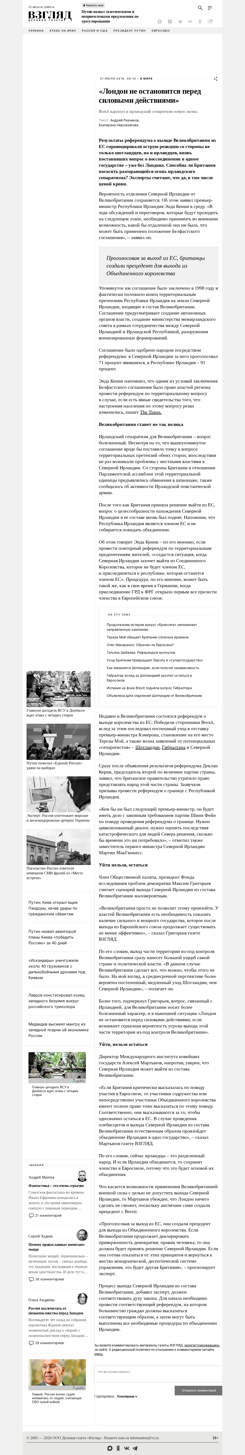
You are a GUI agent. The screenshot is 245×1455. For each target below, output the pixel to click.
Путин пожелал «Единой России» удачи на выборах (54, 765)
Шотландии (147, 747)
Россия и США (95, 30)
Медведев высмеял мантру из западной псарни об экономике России (58, 1030)
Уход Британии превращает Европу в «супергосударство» (155, 660)
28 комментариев (49, 1343)
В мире (146, 78)
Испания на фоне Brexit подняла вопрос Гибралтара (149, 688)
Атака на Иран (63, 30)
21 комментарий (48, 1215)
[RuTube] (210, 21)
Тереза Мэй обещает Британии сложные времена (148, 637)
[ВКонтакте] (190, 21)
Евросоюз (161, 30)
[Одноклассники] (200, 21)
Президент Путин (129, 30)
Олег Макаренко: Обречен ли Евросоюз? (140, 645)
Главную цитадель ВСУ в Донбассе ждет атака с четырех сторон (56, 712)
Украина (36, 30)
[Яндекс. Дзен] (169, 21)
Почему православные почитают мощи (56, 1247)
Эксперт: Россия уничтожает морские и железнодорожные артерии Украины (58, 818)
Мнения (37, 1165)
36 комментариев (49, 1279)
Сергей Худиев (40, 1236)
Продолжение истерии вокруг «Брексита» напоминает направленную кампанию (152, 627)
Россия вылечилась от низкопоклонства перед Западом (55, 1310)
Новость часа (94, 5)
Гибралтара (173, 747)
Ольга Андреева (41, 1300)
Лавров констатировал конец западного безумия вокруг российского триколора (56, 1001)
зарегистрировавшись (202, 1345)
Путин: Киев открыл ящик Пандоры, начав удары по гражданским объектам (53, 908)
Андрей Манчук (41, 1177)
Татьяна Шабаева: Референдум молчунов (141, 652)
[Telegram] (180, 21)
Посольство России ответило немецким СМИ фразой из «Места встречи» (55, 872)
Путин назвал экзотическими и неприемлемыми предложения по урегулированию (110, 16)
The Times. (151, 412)
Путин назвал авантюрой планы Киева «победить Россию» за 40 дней (52, 937)
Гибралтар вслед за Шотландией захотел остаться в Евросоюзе (149, 677)
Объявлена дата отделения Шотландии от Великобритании (154, 695)
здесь (98, 1354)
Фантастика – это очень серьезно (56, 1185)
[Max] (159, 21)
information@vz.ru (144, 1438)
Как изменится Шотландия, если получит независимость (153, 668)
